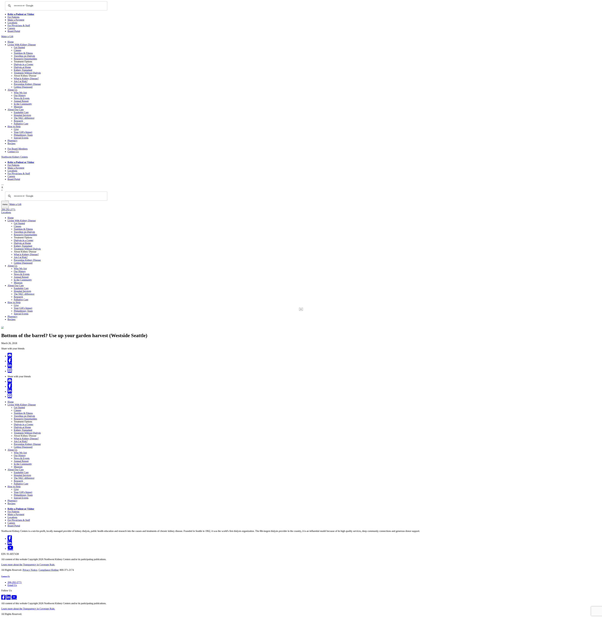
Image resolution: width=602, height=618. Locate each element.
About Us (12, 89)
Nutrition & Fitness (23, 53)
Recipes (11, 143)
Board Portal (14, 31)
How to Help (14, 126)
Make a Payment (16, 20)
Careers (11, 28)
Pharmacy (12, 140)
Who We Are (20, 92)
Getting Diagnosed (23, 87)
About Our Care (16, 109)
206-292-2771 (8, 209)
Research (18, 120)
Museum (18, 106)
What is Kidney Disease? (26, 78)
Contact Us (13, 151)
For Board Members (18, 148)
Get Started (19, 47)
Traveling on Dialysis (24, 56)
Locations (12, 22)
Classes (17, 50)
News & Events (21, 98)
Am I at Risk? (21, 81)
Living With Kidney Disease (22, 44)
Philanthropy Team (23, 135)
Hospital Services (22, 115)
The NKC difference (24, 118)
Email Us (12, 585)
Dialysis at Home (22, 67)
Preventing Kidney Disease (27, 84)
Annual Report (21, 101)
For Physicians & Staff (19, 25)
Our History (20, 95)
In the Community (23, 104)
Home (11, 41)
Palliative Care (21, 123)
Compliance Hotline (48, 570)
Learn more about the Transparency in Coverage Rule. (28, 564)
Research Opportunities (25, 58)
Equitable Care (21, 112)
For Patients (13, 17)
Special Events (21, 137)
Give (16, 129)
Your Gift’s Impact (23, 132)
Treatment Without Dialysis (27, 73)
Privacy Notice (30, 570)
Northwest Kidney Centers (14, 157)
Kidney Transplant (23, 70)
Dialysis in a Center (23, 64)
